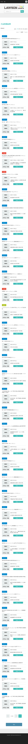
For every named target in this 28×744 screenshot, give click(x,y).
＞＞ (20, 716)
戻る (14, 724)
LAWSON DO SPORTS (14, 7)
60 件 (26, 32)
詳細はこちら (18, 47)
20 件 (17, 32)
